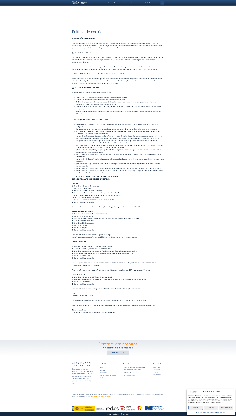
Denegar (211, 407)
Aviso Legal (222, 412)
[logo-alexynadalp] (83, 364)
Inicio (100, 3)
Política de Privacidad (213, 412)
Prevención (117, 3)
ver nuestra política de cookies (101, 396)
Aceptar (195, 407)
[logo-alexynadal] (80, 2)
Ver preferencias (226, 407)
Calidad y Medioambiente (133, 3)
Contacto (148, 3)
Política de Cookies (201, 412)
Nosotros (108, 3)
